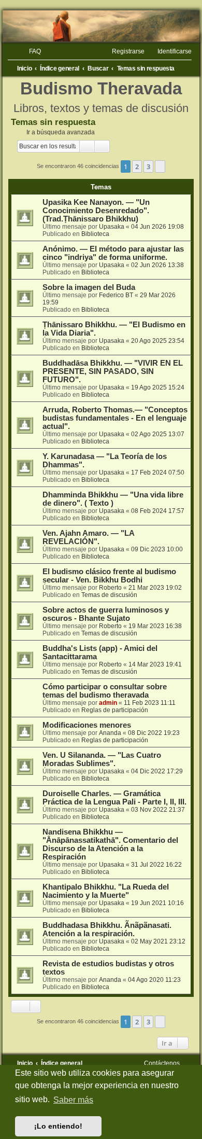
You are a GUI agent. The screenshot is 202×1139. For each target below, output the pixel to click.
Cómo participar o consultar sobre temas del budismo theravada (104, 691)
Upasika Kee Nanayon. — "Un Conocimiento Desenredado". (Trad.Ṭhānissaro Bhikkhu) (96, 210)
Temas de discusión (109, 595)
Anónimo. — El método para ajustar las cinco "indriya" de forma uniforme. (113, 253)
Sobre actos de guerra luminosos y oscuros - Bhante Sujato (105, 614)
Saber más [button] (73, 1099)
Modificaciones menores (86, 725)
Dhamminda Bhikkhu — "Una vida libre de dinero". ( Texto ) (112, 499)
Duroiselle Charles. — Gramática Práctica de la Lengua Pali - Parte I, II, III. (114, 797)
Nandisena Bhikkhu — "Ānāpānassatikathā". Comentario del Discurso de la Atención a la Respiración (110, 844)
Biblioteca (95, 234)
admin (108, 702)
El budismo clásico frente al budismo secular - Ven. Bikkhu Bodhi (109, 575)
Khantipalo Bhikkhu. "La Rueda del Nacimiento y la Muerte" (105, 891)
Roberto (110, 587)
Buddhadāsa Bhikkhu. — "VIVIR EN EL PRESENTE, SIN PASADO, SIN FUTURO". (112, 371)
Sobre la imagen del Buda (88, 287)
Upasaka (111, 226)
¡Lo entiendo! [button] (58, 1126)
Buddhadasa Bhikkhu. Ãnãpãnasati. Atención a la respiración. (106, 929)
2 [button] (137, 166)
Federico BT (116, 295)
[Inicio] (101, 25)
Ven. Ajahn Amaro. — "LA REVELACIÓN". (88, 537)
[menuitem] (30, 51)
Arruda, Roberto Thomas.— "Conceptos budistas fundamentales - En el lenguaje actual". (114, 418)
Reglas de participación (114, 710)
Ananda (110, 733)
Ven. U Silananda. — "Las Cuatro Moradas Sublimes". (101, 759)
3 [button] (148, 166)
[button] (160, 166)
